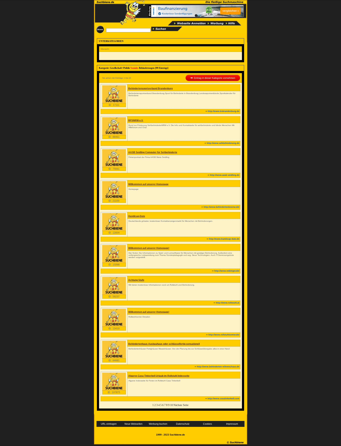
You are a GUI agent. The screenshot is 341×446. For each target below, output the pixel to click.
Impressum (232, 424)
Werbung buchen (158, 424)
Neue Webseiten (133, 424)
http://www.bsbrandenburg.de (223, 111)
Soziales (134, 68)
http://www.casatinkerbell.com (223, 398)
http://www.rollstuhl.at (227, 303)
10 (171, 405)
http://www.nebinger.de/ (226, 271)
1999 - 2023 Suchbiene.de (170, 434)
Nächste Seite (180, 405)
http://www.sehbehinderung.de (223, 143)
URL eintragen (109, 424)
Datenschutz (182, 424)
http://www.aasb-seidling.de (224, 175)
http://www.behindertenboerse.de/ (221, 207)
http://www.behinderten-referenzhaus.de (218, 366)
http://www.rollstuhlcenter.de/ (223, 334)
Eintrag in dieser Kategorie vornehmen (214, 78)
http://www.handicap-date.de (224, 239)
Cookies (207, 424)
